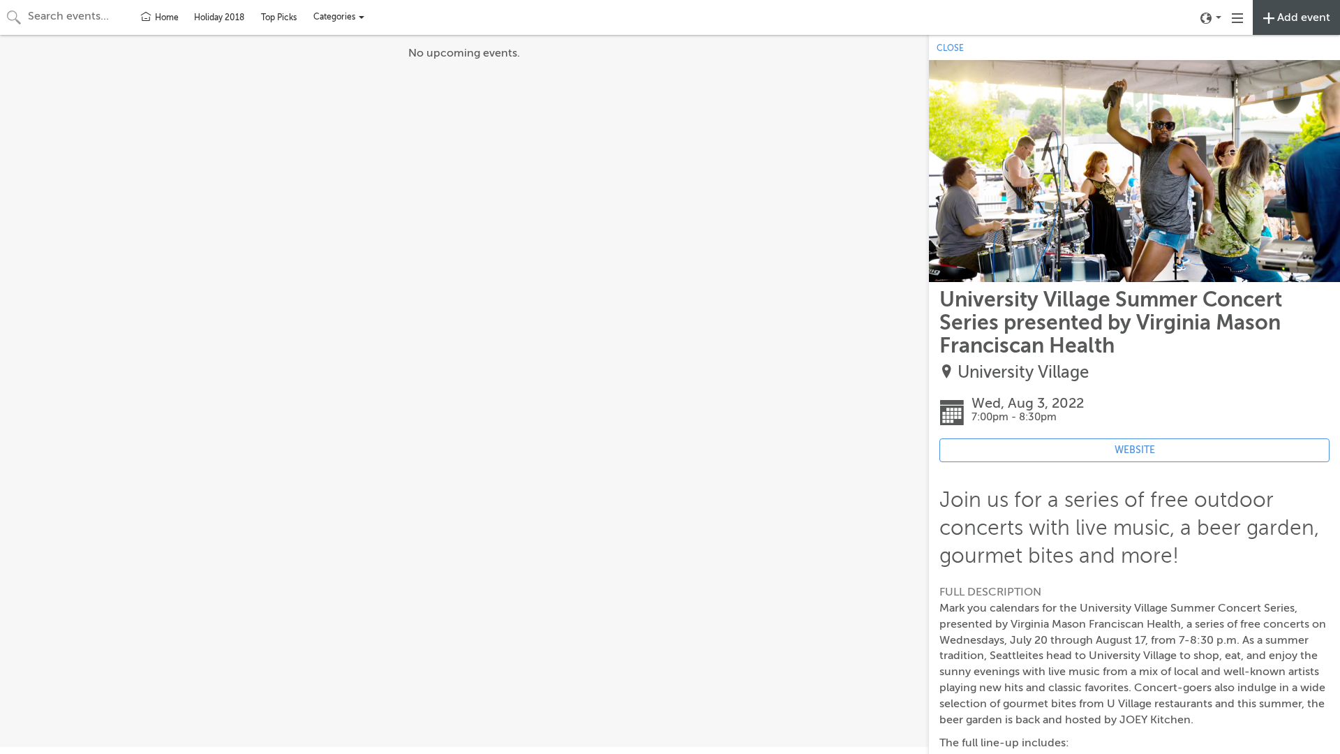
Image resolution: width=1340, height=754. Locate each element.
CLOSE (950, 48)
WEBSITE (1135, 450)
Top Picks (279, 17)
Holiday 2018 (219, 17)
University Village (1023, 372)
